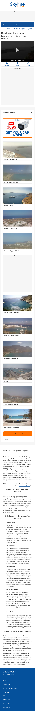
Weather (7, 65)
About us (5, 681)
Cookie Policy (6, 703)
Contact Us (6, 692)
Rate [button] (17, 65)
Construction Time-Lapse (10, 688)
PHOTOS (5, 440)
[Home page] (3, 25)
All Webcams (17, 434)
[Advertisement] (17, 17)
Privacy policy (6, 707)
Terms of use (6, 699)
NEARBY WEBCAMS (9, 112)
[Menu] (30, 24)
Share (28, 65)
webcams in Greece (24, 486)
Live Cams (17, 25)
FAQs (4, 696)
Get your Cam (6, 684)
